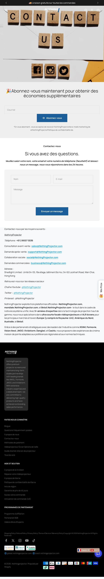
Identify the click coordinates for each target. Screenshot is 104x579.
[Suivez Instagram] (20, 540)
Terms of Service (45, 533)
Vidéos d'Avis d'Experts (14, 522)
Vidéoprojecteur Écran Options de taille (21, 446)
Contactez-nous (11, 438)
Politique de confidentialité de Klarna (20, 482)
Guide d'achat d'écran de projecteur (19, 451)
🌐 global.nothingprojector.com (18, 553)
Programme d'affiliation (14, 513)
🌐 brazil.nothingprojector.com (45, 553)
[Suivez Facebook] (6, 540)
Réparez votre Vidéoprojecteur (17, 474)
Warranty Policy (57, 533)
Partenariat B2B (11, 517)
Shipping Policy (10, 533)
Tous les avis (9, 455)
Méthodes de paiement (14, 442)
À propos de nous (11, 434)
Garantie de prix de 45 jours (16, 490)
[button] (97, 3)
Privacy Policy (33, 533)
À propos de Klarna (12, 478)
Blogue (7, 426)
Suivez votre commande (14, 494)
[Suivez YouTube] (27, 540)
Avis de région (10, 486)
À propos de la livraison (14, 470)
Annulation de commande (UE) (17, 499)
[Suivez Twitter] (13, 540)
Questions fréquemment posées (18, 430)
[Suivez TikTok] (34, 540)
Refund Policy (22, 533)
